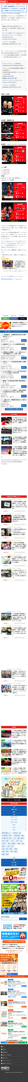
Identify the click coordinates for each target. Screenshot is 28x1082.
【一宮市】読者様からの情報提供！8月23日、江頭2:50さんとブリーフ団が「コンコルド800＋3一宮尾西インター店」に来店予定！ (19, 734)
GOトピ (2, 3)
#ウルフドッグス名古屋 (15, 35)
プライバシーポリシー (6, 1060)
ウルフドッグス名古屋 (12, 461)
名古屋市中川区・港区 (6, 838)
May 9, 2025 (18, 44)
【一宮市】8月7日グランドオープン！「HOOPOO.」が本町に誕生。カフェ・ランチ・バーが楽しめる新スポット (19, 574)
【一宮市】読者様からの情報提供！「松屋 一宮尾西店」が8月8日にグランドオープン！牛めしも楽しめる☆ (19, 631)
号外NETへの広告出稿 (6, 1055)
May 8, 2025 (18, 87)
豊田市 (3, 846)
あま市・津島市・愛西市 (19, 838)
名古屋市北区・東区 (17, 832)
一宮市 (12, 840)
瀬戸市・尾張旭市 (11, 843)
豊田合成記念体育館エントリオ (9, 279)
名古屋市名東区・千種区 (19, 835)
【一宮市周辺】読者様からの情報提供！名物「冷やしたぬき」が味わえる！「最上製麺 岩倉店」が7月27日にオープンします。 (19, 617)
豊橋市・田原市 (5, 854)
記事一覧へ (14, 315)
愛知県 (19, 13)
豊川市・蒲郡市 (14, 851)
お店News (24, 3)
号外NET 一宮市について (7, 1063)
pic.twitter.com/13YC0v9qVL (9, 39)
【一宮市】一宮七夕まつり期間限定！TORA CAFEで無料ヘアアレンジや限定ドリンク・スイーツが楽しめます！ (19, 675)
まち (3, 463)
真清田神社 (19, 461)
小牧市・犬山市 (19, 840)
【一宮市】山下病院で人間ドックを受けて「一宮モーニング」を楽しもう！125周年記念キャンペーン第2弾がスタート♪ (19, 771)
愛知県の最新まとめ (6, 832)
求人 (13, 3)
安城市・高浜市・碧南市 (7, 849)
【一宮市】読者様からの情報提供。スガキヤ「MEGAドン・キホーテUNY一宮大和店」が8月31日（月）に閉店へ (19, 505)
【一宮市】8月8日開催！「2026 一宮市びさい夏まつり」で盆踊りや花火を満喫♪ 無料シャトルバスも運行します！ (19, 546)
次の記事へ (22, 315)
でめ (6, 463)
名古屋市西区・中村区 (6, 835)
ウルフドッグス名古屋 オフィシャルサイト (12, 276)
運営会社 (4, 1049)
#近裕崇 (6, 74)
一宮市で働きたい (8, 331)
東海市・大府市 (21, 843)
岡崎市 (16, 849)
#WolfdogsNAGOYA (7, 37)
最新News (8, 3)
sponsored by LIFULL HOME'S (18, 976)
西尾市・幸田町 (5, 851)
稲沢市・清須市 (5, 840)
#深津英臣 (11, 78)
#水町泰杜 (8, 76)
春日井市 (4, 843)
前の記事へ (6, 315)
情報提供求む (5, 1052)
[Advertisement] (14, 481)
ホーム (3, 1046)
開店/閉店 (18, 3)
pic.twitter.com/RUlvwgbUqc (9, 82)
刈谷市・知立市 (10, 846)
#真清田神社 (16, 26)
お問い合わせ (5, 1057)
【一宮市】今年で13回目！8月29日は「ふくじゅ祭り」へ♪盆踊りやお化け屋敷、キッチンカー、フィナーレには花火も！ (19, 689)
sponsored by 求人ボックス (19, 331)
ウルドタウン (4, 461)
